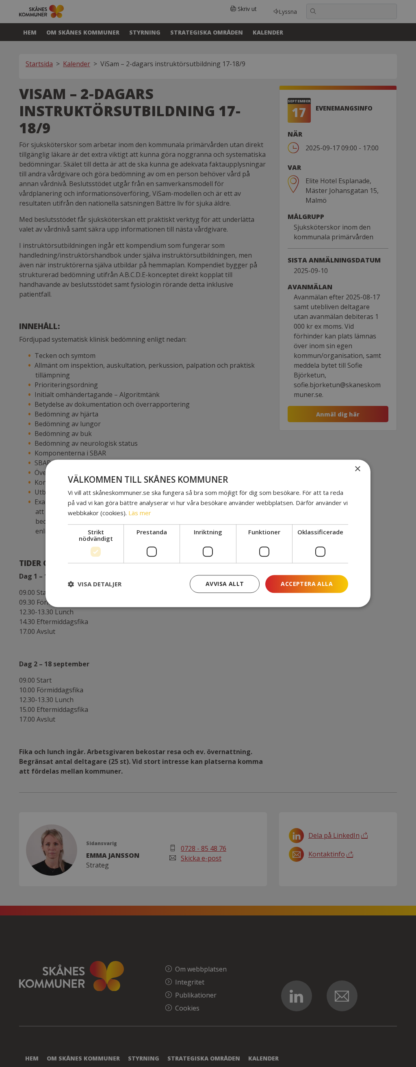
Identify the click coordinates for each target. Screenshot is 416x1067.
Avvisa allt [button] (225, 584)
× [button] (357, 469)
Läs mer (139, 513)
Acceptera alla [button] (307, 584)
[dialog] (208, 533)
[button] (94, 584)
